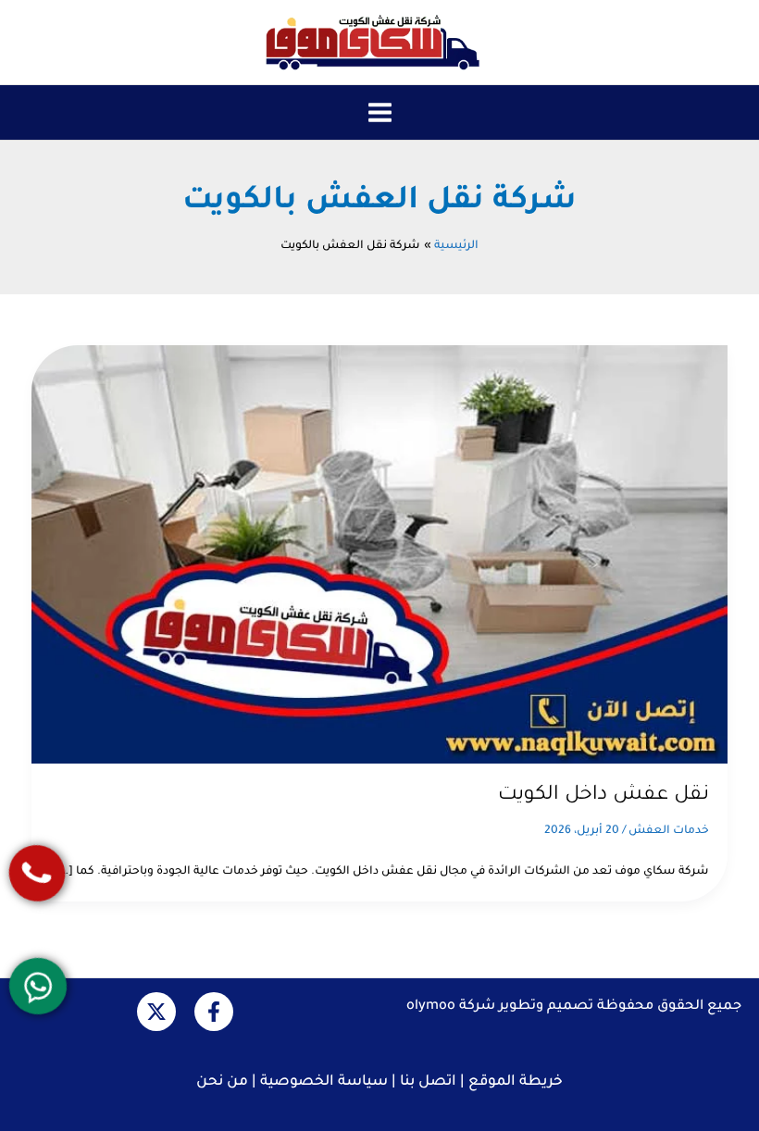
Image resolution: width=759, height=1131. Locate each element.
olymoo (430, 1006)
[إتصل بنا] (37, 872)
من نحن (222, 1082)
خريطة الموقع (515, 1082)
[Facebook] (213, 1011)
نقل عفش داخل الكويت (603, 795)
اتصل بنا (428, 1082)
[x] (156, 1011)
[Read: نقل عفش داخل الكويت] (379, 555)
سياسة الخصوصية (324, 1082)
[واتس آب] (38, 986)
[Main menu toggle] (379, 113)
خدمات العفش (668, 831)
